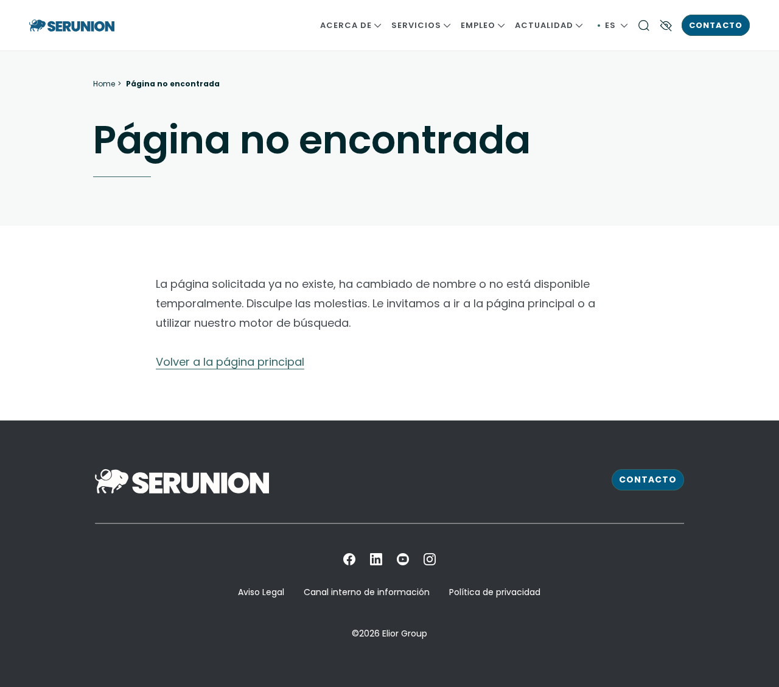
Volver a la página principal (230, 361)
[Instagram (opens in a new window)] (430, 559)
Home (104, 84)
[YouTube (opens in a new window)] (403, 559)
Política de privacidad (494, 592)
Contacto (715, 25)
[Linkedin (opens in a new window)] (376, 559)
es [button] (616, 25)
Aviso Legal (261, 592)
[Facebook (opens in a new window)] (349, 559)
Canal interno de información (367, 592)
